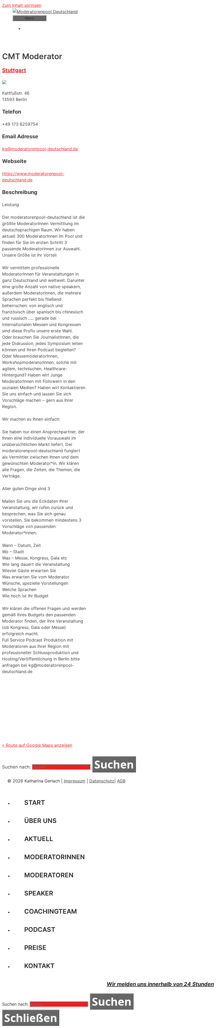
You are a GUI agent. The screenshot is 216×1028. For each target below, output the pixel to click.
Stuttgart (14, 70)
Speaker (38, 893)
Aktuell (38, 839)
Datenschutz (101, 780)
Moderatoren (48, 875)
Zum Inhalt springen (21, 5)
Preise (35, 947)
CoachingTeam (50, 911)
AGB (121, 780)
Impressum (74, 780)
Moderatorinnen (54, 857)
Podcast (39, 929)
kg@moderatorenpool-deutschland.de (40, 148)
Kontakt (39, 966)
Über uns (40, 821)
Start (34, 802)
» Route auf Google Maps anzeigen (37, 745)
